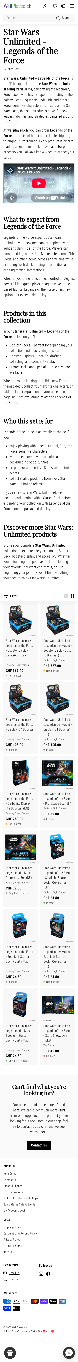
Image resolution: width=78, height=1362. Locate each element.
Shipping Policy (12, 1227)
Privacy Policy (11, 1239)
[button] (69, 1353)
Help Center (10, 1173)
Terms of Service (13, 1246)
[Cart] (54, 6)
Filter (13, 596)
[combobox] (39, 18)
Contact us (39, 1145)
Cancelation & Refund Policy (20, 1233)
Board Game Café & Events (19, 1204)
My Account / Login (14, 1210)
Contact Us (10, 1180)
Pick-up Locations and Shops (20, 1198)
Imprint (7, 1252)
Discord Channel (13, 1186)
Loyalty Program (13, 1192)
